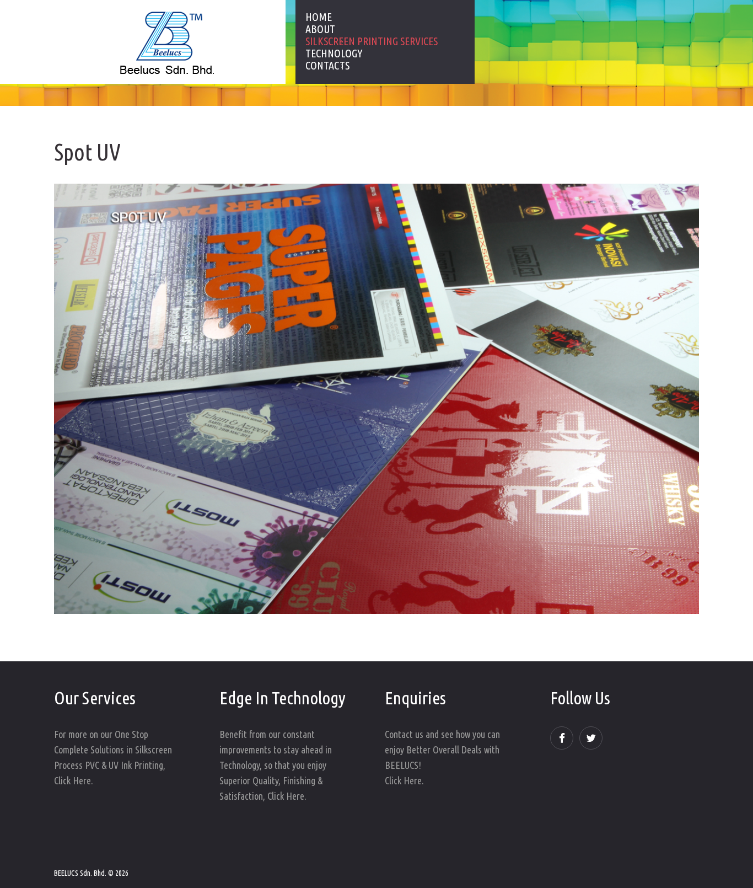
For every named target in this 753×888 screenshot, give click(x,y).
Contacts (327, 66)
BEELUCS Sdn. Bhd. (80, 873)
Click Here (72, 780)
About (320, 29)
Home (318, 17)
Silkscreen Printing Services (371, 41)
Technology (333, 53)
